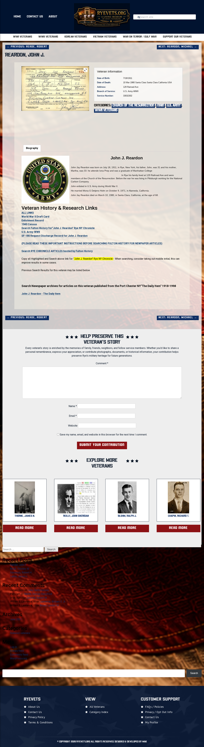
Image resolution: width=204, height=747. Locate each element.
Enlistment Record (33, 220)
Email (73, 415)
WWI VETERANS (22, 37)
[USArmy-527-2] (33, 126)
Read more (24, 528)
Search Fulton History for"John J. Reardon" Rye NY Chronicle (58, 228)
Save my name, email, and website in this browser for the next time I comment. (103, 434)
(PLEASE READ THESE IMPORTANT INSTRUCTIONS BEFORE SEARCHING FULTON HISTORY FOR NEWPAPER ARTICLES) (92, 243)
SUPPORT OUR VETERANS (177, 37)
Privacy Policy (36, 717)
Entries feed (17, 650)
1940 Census (29, 224)
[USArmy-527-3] (55, 126)
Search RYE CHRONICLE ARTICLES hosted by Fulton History (57, 251)
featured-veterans (20, 633)
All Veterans (97, 707)
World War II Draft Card (35, 216)
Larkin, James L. (19, 576)
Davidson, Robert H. (21, 572)
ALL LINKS (28, 212)
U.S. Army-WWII (31, 231)
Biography (32, 148)
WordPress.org (18, 658)
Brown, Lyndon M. (49, 605)
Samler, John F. (18, 564)
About (53, 16)
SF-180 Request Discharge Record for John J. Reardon (54, 235)
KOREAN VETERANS (76, 37)
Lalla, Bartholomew (38, 590)
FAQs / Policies (154, 707)
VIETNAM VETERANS (105, 37)
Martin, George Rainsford (38, 593)
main (160, 105)
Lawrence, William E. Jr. (53, 601)
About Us (34, 707)
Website (72, 425)
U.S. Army (174, 105)
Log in (13, 646)
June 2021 (16, 619)
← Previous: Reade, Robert (27, 47)
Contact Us (35, 16)
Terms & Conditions (40, 722)
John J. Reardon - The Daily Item (41, 293)
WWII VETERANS (48, 37)
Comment (102, 363)
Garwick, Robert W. (37, 597)
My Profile (151, 722)
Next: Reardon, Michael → (178, 47)
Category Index (99, 712)
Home (17, 16)
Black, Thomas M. (19, 568)
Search (6, 666)
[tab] (32, 148)
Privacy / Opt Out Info (158, 712)
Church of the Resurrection (133, 105)
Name (73, 406)
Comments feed (19, 654)
